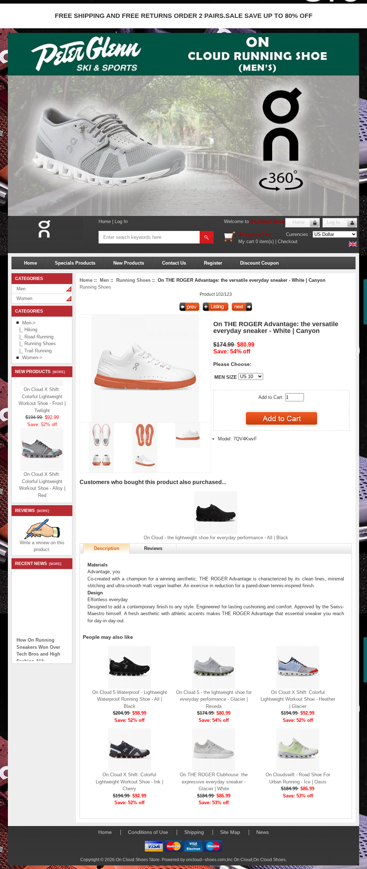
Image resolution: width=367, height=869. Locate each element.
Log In (121, 221)
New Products (128, 263)
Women (24, 298)
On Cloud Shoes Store (275, 221)
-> (28, 322)
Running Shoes (133, 280)
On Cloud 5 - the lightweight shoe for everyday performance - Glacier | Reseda (214, 699)
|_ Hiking (26, 329)
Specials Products (75, 263)
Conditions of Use (148, 832)
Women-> (32, 357)
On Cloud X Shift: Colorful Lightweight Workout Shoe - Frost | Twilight (42, 395)
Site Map (230, 832)
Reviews (153, 548)
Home (105, 221)
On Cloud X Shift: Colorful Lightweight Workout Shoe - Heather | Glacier (298, 699)
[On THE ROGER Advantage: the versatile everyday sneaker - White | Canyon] (145, 420)
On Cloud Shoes (269, 859)
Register (213, 263)
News (262, 832)
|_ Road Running (34, 336)
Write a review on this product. (42, 546)
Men (20, 288)
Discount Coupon (259, 263)
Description (106, 548)
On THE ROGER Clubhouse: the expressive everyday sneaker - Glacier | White (214, 781)
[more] (58, 372)
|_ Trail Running (34, 350)
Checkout (287, 241)
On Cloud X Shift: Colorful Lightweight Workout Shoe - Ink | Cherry (129, 781)
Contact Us (174, 263)
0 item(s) (265, 241)
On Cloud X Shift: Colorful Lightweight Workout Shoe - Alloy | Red (42, 480)
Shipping (194, 832)
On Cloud (243, 859)
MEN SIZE (225, 377)
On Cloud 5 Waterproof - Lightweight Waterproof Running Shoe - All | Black (129, 699)
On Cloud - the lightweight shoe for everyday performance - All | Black (216, 537)
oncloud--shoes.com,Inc (210, 859)
